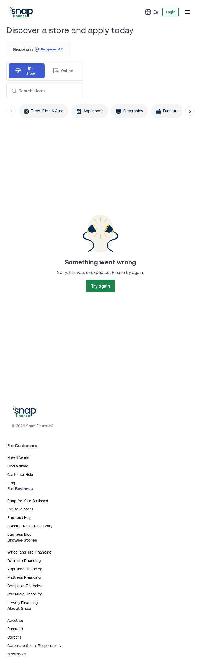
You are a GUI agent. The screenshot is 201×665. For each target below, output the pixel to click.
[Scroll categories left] (11, 111)
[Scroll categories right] (190, 111)
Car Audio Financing (24, 594)
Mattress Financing (24, 577)
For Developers (20, 509)
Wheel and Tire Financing (29, 552)
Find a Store (17, 466)
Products (15, 629)
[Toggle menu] (187, 12)
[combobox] (43, 90)
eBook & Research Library (30, 526)
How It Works (18, 458)
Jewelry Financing (22, 602)
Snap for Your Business (27, 501)
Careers (14, 637)
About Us (15, 620)
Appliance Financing (24, 569)
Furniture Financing (24, 560)
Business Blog (19, 534)
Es (155, 12)
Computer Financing (24, 586)
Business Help (19, 517)
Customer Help (20, 474)
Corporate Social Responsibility (34, 645)
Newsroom (16, 654)
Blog (11, 483)
